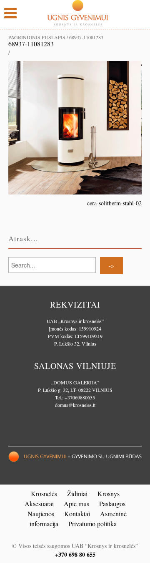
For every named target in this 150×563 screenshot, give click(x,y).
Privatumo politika (92, 523)
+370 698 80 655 (75, 554)
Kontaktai (77, 513)
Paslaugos (112, 503)
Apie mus (76, 503)
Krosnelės (44, 493)
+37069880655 (80, 397)
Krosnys (109, 493)
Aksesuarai (39, 503)
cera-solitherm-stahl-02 (114, 203)
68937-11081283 (31, 43)
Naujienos (41, 513)
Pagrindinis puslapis (36, 37)
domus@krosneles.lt (75, 404)
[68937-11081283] (75, 127)
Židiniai (77, 493)
